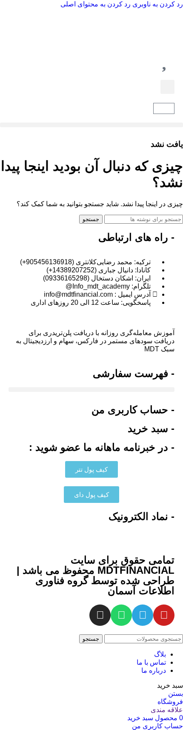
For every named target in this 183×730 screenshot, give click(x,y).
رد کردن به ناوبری (157, 4)
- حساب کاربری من (133, 409)
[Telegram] (142, 615)
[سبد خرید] (163, 108)
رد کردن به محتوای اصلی (95, 4)
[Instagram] (100, 615)
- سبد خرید (151, 428)
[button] (167, 87)
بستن (175, 693)
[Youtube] (163, 615)
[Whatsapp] (121, 615)
